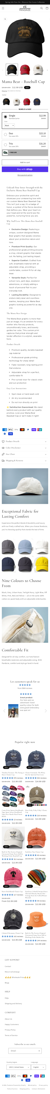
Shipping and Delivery (13, 1003)
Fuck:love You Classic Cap (34, 852)
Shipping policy (25, 1089)
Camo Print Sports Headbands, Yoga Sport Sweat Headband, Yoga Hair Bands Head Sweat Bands (13, 813)
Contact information (38, 1089)
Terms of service (12, 1089)
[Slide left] (2, 70)
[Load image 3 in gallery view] (38, 70)
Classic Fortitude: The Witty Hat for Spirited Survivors (35, 774)
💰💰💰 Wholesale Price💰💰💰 (18, 977)
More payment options (25, 175)
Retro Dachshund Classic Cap (12, 892)
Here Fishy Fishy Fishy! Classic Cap (36, 811)
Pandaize (10, 1085)
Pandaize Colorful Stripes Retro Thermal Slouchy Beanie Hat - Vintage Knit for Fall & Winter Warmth (36, 895)
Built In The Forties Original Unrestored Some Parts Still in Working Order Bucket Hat (35, 935)
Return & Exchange (12, 972)
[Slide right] (47, 70)
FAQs (7, 998)
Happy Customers (12, 1024)
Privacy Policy (10, 1030)
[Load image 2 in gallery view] (25, 70)
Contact (8, 966)
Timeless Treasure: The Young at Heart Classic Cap (13, 774)
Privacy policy (43, 1085)
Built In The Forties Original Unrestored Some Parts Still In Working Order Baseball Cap (12, 854)
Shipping (4, 91)
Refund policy (32, 1085)
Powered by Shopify (19, 1085)
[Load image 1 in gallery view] (12, 70)
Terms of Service (11, 1035)
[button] (3, 8)
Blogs (7, 983)
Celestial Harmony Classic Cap (12, 933)
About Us (8, 1019)
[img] (25, 685)
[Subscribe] (39, 1051)
